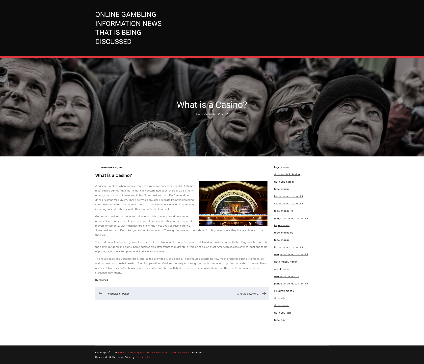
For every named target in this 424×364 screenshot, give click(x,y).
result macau (282, 269)
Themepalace (143, 357)
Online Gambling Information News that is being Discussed (154, 352)
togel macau (282, 239)
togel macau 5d (283, 232)
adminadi (103, 279)
